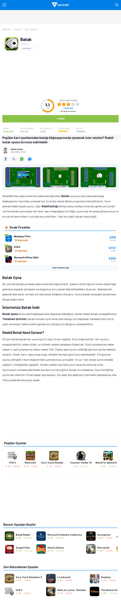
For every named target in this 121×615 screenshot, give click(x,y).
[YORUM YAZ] (30, 161)
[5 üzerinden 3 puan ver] (68, 104)
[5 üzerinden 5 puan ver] (77, 104)
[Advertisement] (60, 75)
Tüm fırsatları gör (60, 267)
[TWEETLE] (14, 161)
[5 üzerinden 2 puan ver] (64, 104)
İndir (61, 118)
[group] (60, 178)
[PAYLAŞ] (6, 161)
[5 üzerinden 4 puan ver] (73, 104)
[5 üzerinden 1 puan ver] (59, 104)
